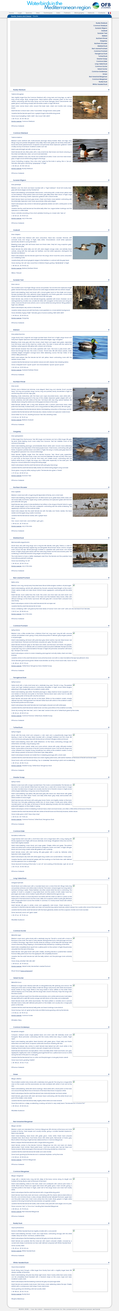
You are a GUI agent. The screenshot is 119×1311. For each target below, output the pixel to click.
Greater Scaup (102, 59)
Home (11, 13)
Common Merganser (99, 79)
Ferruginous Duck (101, 54)
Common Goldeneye (99, 71)
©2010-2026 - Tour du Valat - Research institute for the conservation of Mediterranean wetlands (59, 1309)
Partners (67, 13)
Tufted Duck (102, 56)
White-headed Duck (100, 84)
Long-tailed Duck (101, 64)
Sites (38, 13)
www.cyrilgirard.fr (26, 971)
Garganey (103, 41)
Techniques (48, 13)
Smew (105, 74)
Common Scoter (101, 66)
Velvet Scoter (102, 69)
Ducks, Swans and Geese (21, 16)
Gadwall (104, 31)
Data (58, 13)
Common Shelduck (100, 26)
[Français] (109, 12)
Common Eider (101, 61)
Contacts (101, 13)
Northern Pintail (101, 38)
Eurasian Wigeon (101, 28)
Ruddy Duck (103, 82)
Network (91, 13)
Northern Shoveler (100, 43)
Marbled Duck (102, 46)
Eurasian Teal (102, 33)
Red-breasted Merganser (98, 77)
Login (20, 13)
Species (29, 13)
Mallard (104, 36)
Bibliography (79, 13)
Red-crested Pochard (99, 49)
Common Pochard (100, 51)
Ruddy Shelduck (101, 23)
